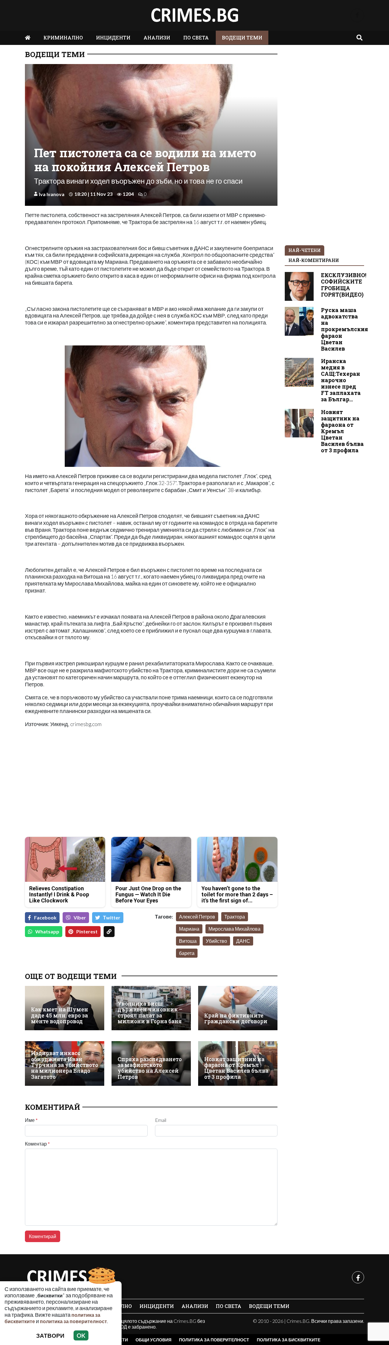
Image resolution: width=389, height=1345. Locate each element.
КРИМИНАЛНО (63, 37)
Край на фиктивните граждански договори (235, 1018)
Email (160, 1120)
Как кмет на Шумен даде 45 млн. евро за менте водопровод (59, 1015)
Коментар (37, 1143)
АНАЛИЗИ (156, 37)
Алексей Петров (197, 916)
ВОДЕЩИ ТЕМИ (242, 37)
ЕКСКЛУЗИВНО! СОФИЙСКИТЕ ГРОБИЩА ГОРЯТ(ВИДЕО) (343, 285)
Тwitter (111, 917)
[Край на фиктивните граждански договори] (237, 1008)
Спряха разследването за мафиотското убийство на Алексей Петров (150, 1068)
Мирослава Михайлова (234, 929)
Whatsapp (47, 931)
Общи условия (153, 1339)
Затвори (50, 1335)
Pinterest (87, 931)
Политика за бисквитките (288, 1339)
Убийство (216, 941)
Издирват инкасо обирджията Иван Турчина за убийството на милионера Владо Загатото (64, 1065)
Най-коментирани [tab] (313, 260)
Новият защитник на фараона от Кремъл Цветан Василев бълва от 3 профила (236, 1068)
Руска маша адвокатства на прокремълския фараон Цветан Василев (344, 329)
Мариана (189, 929)
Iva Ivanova (51, 194)
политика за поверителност (73, 1321)
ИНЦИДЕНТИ (113, 37)
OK (81, 1335)
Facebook (45, 917)
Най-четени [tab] (304, 250)
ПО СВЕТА (196, 37)
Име (31, 1120)
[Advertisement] (86, 789)
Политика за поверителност (214, 1339)
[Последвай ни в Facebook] (357, 15)
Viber (80, 917)
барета (186, 953)
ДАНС (243, 941)
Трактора (234, 916)
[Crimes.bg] (70, 1277)
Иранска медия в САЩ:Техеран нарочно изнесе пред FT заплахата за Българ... (341, 380)
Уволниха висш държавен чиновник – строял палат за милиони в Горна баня (150, 1012)
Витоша (188, 941)
